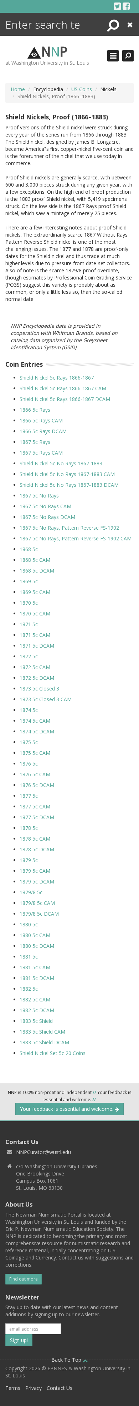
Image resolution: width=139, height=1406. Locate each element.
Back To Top (67, 1359)
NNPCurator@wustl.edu (43, 1152)
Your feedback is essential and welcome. (67, 1108)
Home (18, 89)
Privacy (33, 1388)
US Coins (81, 89)
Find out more (23, 1279)
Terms (12, 1388)
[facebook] (126, 6)
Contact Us (59, 1388)
